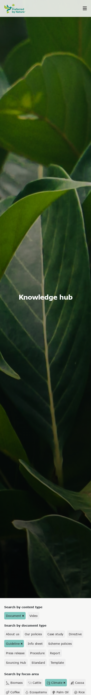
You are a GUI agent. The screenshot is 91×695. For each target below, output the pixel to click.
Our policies (33, 634)
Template (57, 662)
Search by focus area (21, 674)
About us (12, 634)
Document (13, 616)
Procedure (37, 653)
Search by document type (25, 625)
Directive (75, 634)
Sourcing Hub (16, 662)
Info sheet (35, 643)
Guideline (13, 643)
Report (55, 653)
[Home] (17, 8)
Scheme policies (60, 643)
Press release (15, 653)
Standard (38, 662)
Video (33, 616)
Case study (55, 634)
